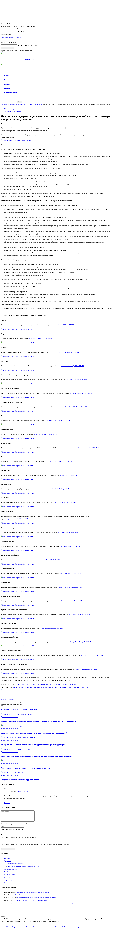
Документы (7, 96)
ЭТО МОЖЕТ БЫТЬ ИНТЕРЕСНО (13, 709)
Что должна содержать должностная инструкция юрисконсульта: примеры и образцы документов (45, 684)
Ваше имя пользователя (24, 29)
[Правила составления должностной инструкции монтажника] (14, 761)
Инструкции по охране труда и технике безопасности (23, 866)
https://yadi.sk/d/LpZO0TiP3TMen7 (87, 669)
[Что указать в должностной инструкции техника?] (12, 772)
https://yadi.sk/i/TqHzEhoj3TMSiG (76, 379)
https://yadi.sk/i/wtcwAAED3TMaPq (65, 502)
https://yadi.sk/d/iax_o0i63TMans (68, 532)
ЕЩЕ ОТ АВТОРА (31, 709)
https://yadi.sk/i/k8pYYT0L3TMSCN (70, 352)
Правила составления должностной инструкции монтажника (26, 768)
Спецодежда (7, 877)
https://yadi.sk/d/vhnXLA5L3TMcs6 (70, 587)
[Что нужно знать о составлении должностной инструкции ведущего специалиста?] (17, 726)
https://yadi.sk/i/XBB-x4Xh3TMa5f (71, 475)
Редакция (7, 80)
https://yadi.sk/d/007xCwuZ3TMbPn (71, 546)
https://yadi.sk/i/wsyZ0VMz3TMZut (60, 461)
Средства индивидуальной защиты (14, 880)
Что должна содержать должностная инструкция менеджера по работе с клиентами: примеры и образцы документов (50, 687)
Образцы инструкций (18, 104)
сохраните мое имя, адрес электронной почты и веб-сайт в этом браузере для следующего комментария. (36, 844)
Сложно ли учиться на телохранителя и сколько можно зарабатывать (36, 897)
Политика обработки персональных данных (69, 927)
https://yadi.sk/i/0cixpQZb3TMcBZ (80, 614)
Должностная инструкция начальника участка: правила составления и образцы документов (38, 721)
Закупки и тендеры (9, 874)
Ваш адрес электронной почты (27, 45)
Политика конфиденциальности (43, 927)
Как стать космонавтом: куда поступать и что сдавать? (31, 900)
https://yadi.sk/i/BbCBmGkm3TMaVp (18, 519)
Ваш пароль (21, 31)
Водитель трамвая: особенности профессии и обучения (33, 892)
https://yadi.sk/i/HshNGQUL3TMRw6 (40, 338)
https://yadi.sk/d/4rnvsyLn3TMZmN (45, 434)
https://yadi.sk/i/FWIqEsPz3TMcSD (80, 642)
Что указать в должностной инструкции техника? (21, 780)
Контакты (7, 84)
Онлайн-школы (8, 872)
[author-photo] (5, 696)
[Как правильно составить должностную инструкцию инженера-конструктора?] (18, 737)
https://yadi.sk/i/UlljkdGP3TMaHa (62, 489)
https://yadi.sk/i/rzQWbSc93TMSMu (72, 366)
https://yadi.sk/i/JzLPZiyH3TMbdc (71, 573)
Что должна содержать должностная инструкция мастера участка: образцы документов (36, 756)
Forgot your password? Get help (11, 37)
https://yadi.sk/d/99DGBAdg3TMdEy (52, 628)
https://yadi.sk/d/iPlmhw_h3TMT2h (76, 407)
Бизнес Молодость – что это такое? (25, 895)
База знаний (7, 88)
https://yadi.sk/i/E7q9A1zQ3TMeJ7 (92, 655)
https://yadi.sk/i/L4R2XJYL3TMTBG (58, 420)
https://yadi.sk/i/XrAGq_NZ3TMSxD (81, 393)
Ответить (7, 803)
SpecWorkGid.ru (6, 104)
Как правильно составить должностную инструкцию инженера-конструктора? (33, 745)
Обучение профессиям (10, 92)
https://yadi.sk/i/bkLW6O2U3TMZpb (89, 448)
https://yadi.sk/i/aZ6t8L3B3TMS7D (63, 325)
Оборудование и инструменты (13, 882)
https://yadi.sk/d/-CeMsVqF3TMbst (72, 601)
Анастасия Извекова (7, 699)
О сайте (6, 75)
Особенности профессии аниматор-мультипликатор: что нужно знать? (63, 903)
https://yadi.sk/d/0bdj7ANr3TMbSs (51, 560)
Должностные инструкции (34, 104)
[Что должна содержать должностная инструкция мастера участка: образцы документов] (15, 749)
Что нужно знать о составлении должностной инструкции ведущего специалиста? (34, 733)
